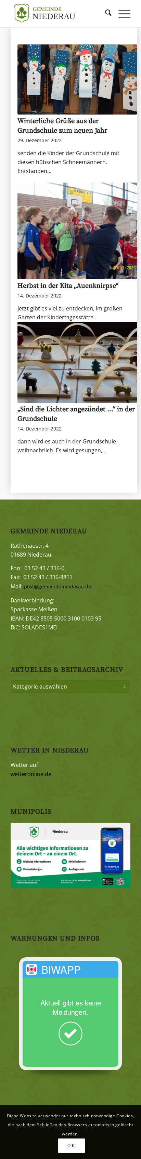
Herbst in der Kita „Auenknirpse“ (67, 286)
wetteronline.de (31, 774)
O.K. (71, 1145)
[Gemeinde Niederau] (58, 13)
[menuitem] (105, 13)
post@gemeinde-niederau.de (57, 586)
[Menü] (121, 13)
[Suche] (105, 13)
